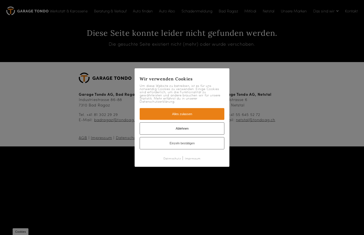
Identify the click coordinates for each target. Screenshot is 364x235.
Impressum (193, 158)
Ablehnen (182, 128)
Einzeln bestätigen (182, 143)
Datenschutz (172, 158)
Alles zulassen (182, 114)
